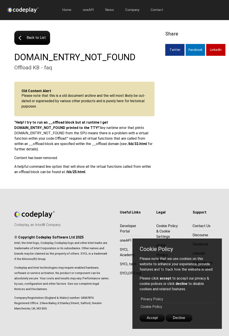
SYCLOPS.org (130, 273)
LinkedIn (216, 50)
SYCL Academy (127, 252)
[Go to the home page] (31, 10)
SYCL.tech (128, 264)
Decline (179, 318)
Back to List (32, 38)
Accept (152, 318)
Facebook (195, 50)
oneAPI (88, 10)
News (109, 10)
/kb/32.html (137, 144)
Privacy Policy (152, 299)
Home (66, 10)
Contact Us (201, 226)
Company (132, 10)
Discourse (200, 235)
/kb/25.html (75, 172)
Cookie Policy (151, 307)
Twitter (175, 50)
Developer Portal (128, 228)
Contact (157, 10)
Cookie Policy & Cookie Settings (167, 231)
